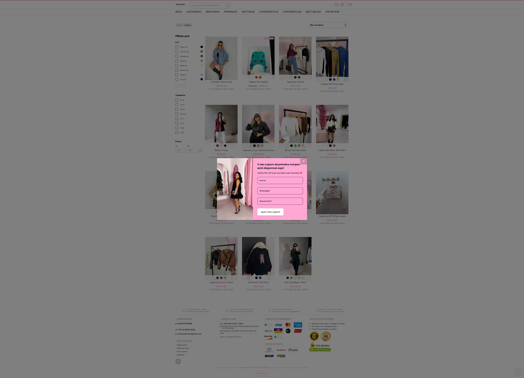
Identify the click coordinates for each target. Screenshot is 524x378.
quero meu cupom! (270, 212)
